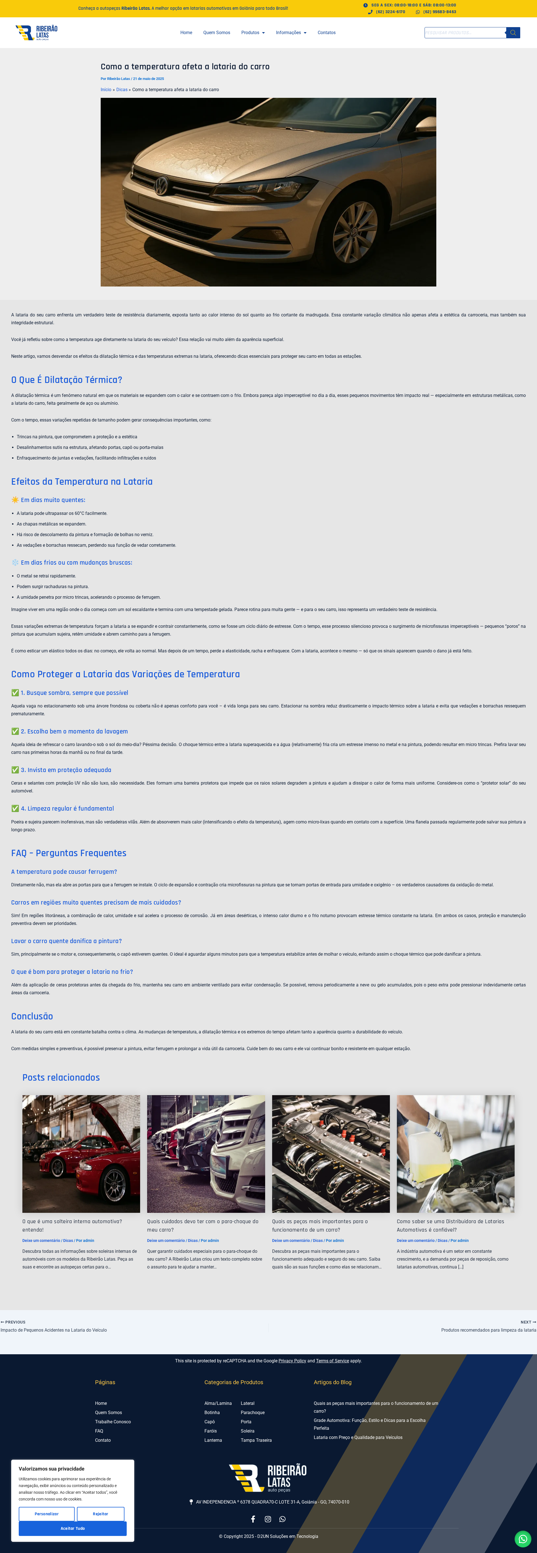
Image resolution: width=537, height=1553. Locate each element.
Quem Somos (216, 32)
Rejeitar (100, 1514)
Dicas (68, 1240)
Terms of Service (332, 1360)
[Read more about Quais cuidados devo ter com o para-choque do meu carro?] (206, 1153)
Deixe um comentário (41, 1240)
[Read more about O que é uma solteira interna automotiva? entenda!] (81, 1153)
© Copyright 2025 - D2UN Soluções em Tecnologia (268, 1536)
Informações (288, 32)
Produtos (250, 32)
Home (186, 32)
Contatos (327, 32)
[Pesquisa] (513, 32)
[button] (523, 1539)
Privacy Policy (292, 1360)
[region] (72, 1501)
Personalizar (47, 1514)
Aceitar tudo (73, 1528)
